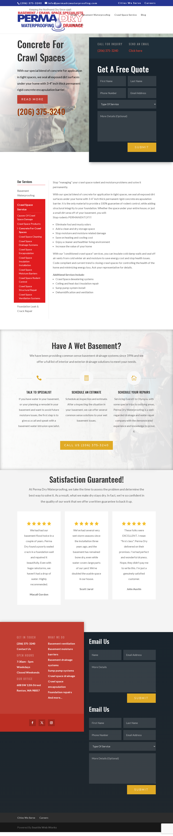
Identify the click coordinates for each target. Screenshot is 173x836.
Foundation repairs (60, 692)
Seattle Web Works (44, 827)
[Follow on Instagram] (51, 722)
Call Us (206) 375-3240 (86, 445)
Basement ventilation (61, 643)
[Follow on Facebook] (32, 722)
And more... (55, 697)
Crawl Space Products (29, 223)
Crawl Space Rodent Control (29, 280)
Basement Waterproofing (96, 15)
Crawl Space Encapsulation (26, 251)
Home (74, 15)
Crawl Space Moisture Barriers (28, 271)
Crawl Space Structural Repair (28, 288)
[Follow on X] (42, 722)
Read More (32, 99)
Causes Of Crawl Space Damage (26, 217)
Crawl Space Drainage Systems (28, 243)
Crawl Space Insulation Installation (25, 261)
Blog (143, 15)
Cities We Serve (129, 3)
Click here (135, 51)
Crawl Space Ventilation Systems (29, 296)
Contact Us (77, 25)
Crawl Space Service (125, 15)
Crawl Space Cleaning (30, 236)
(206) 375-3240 (41, 111)
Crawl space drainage (61, 675)
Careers (150, 3)
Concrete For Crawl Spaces (30, 230)
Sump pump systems (61, 670)
